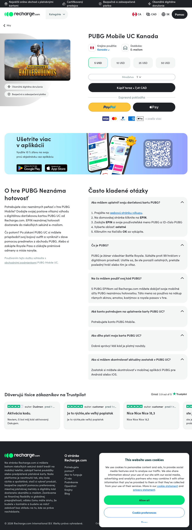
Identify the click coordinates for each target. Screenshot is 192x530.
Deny (144, 522)
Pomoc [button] (179, 14)
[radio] (98, 63)
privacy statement (144, 489)
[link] (29, 168)
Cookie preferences (144, 512)
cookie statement (167, 486)
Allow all (144, 500)
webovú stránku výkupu (126, 213)
